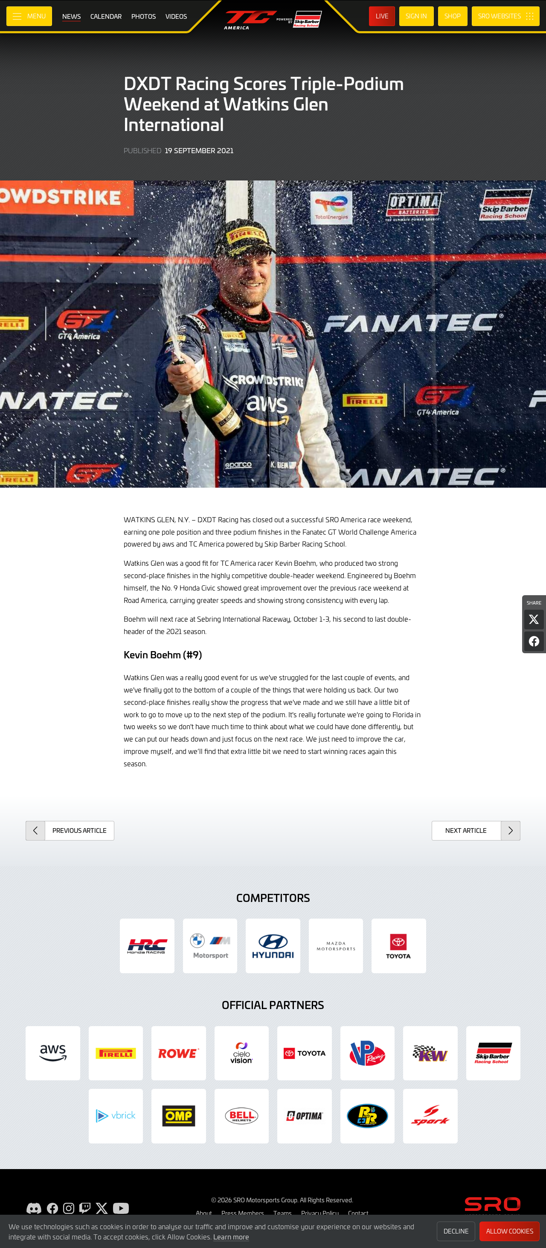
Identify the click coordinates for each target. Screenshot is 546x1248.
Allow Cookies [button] (509, 1231)
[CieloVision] (242, 1053)
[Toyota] (304, 1053)
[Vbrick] (116, 1116)
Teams (282, 1213)
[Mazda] (336, 946)
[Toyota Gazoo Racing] (399, 946)
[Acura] (147, 946)
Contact (358, 1213)
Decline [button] (456, 1231)
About (204, 1213)
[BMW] (210, 946)
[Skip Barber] (493, 1053)
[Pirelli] (116, 1053)
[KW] (430, 1053)
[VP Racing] (367, 1053)
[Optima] (304, 1116)
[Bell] (242, 1116)
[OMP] (178, 1116)
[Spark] (430, 1116)
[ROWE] (178, 1053)
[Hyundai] (273, 946)
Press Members (242, 1213)
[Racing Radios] (367, 1116)
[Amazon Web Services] (53, 1053)
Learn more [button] (231, 1236)
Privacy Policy (320, 1213)
